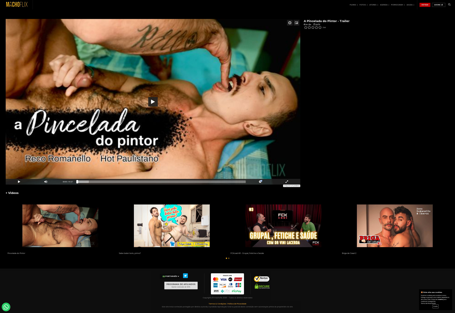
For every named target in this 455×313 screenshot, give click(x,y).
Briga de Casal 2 (349, 253)
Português (171, 276)
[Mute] (45, 182)
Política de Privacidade (237, 304)
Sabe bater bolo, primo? (130, 253)
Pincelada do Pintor (16, 253)
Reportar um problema (292, 186)
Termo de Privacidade (428, 303)
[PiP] (296, 23)
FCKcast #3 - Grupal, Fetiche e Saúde (247, 253)
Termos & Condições (217, 304)
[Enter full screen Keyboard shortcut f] (286, 182)
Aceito (435, 306)
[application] (153, 102)
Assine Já (438, 5)
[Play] (153, 102)
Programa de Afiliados (181, 285)
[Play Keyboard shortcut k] (19, 182)
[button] (226, 258)
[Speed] (290, 23)
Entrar (425, 5)
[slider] (161, 182)
